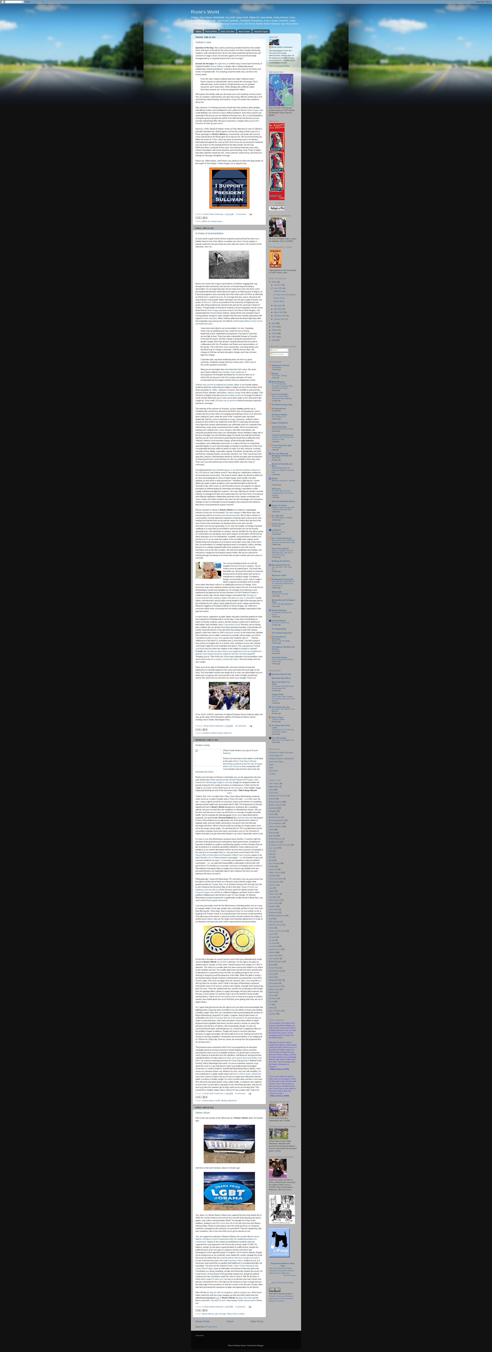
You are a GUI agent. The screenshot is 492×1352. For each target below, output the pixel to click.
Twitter (214, 139)
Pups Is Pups (277, 717)
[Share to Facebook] (204, 217)
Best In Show (244, 31)
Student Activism (279, 610)
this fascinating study (226, 997)
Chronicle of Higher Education (281, 752)
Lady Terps (273, 903)
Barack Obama (208, 1314)
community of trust (232, 625)
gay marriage (220, 1314)
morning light (276, 447)
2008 (274, 334)
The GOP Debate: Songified (282, 518)
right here (222, 64)
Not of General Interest (282, 538)
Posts (274, 350)
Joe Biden (273, 897)
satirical (230, 393)
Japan (271, 891)
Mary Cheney (274, 922)
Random (272, 1271)
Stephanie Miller (275, 980)
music (271, 934)
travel (271, 1001)
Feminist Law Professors (282, 435)
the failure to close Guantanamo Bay (218, 1239)
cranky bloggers (225, 430)
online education (210, 318)
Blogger (260, 1345)
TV (270, 1005)
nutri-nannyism (236, 788)
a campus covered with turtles (225, 659)
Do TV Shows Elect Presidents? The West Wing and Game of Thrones (282, 386)
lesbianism (273, 912)
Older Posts (256, 1321)
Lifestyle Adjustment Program (241, 780)
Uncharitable (276, 367)
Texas (271, 995)
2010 (274, 327)
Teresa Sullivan (217, 66)
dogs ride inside (245, 1298)
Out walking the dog (281, 707)
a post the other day (244, 818)
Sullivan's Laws (203, 42)
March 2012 (279, 312)
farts (271, 854)
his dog (210, 1292)
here (257, 131)
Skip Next (286, 1273)
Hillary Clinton (232, 1314)
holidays (272, 876)
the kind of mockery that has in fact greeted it (225, 1018)
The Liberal (276, 651)
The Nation (273, 771)
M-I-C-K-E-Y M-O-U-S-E (281, 623)
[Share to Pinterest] (206, 217)
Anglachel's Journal (280, 365)
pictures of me (275, 949)
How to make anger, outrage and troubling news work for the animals (283, 699)
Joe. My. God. (278, 516)
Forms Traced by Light (281, 445)
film (270, 857)
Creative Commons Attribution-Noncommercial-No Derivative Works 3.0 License (281, 1298)
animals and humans (277, 796)
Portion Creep (203, 745)
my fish (272, 940)
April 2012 (278, 309)
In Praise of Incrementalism (209, 233)
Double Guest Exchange (281, 641)
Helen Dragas (253, 110)
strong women (216, 221)
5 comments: (241, 214)
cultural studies (208, 1101)
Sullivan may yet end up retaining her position (214, 385)
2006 (274, 340)
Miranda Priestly (238, 566)
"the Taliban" (274, 783)
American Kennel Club (281, 674)
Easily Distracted (279, 427)
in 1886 (213, 390)
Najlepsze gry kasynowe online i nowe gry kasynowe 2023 (283, 508)
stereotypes (274, 983)
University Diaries (279, 657)
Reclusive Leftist (279, 575)
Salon (271, 765)
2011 (274, 323)
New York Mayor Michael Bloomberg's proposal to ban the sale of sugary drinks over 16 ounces (242, 764)
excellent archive (234, 395)
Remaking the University (282, 579)
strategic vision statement (233, 372)
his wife (217, 1292)
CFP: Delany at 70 (278, 417)
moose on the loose (277, 931)
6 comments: (240, 1093)
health (217, 1101)
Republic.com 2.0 (207, 858)
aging (271, 790)
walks (271, 1008)
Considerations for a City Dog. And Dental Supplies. (283, 731)
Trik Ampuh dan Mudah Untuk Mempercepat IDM (283, 687)
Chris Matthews (275, 823)
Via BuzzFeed (199, 1335)
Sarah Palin (273, 968)
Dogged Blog (277, 694)
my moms (273, 946)
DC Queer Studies (279, 415)
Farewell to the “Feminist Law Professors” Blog (283, 438)
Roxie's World (205, 11)
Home (198, 31)
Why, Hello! (276, 458)
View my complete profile (279, 66)
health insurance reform (233, 1260)
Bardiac (275, 374)
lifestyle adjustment (229, 1101)
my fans (272, 937)
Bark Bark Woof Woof (281, 678)
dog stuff (272, 836)
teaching (272, 992)
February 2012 (280, 316)
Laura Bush (273, 909)
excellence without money (212, 733)
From (201, 714)
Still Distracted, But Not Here (282, 429)
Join (271, 1268)
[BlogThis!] (199, 217)
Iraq (270, 888)
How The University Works (283, 501)
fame (271, 851)
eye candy (273, 848)
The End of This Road (280, 594)
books (271, 814)
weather (272, 1014)
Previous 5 (282, 1271)
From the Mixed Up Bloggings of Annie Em (282, 455)
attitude (272, 799)
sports (271, 977)
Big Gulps (208, 772)
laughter (272, 906)
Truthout (272, 774)
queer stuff (273, 955)
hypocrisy (273, 885)
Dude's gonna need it (246, 1300)
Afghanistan (274, 787)
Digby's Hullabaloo (280, 423)
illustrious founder (232, 633)
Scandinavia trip (275, 971)
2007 (274, 337)
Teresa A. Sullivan (210, 302)
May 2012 (278, 306)
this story (238, 815)
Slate (271, 768)
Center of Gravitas (280, 394)
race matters (274, 959)
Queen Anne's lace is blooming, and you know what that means (283, 541)
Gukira (275, 478)
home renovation (276, 879)
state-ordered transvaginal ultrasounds (212, 900)
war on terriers (275, 1011)
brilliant (223, 393)
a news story (217, 638)
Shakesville (277, 592)
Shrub (271, 974)
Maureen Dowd (275, 925)
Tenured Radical (279, 621)
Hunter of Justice (279, 505)
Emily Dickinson (275, 839)
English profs (274, 842)
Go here (222, 1300)
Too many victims (278, 532)
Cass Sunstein (245, 855)
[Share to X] (201, 217)
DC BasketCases (279, 409)
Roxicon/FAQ (211, 31)
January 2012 (280, 319)
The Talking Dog (279, 738)
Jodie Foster (274, 894)
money (272, 928)
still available (250, 244)
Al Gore (272, 793)
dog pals (272, 833)
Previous (282, 1268)
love (270, 919)
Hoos (201, 129)
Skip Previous (274, 1273)
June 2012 (278, 288)
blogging (272, 811)
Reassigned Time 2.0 (281, 565)
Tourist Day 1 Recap (279, 376)
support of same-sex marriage (218, 1279)
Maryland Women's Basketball (281, 759)
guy (217, 1298)
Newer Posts (202, 1321)
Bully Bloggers (278, 382)
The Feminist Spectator (282, 633)
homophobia (274, 882)
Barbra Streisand (276, 805)
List (275, 1268)
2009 (274, 330)
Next (289, 1268)
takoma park (274, 989)
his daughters (227, 1292)
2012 (274, 282)
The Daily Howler (279, 629)
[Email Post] (250, 214)
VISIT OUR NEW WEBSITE (282, 604)
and (226, 515)
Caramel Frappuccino (205, 892)
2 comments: (240, 1307)
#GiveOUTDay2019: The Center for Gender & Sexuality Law (283, 470)
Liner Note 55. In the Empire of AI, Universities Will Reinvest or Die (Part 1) (283, 583)
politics (242, 1314)
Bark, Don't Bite (227, 31)
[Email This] (196, 217)
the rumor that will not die (227, 1223)
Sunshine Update (278, 719)
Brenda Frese (274, 817)
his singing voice (244, 1292)
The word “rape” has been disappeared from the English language (282, 493)
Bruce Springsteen (276, 820)
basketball (273, 808)
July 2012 (278, 285)
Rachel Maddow (275, 962)
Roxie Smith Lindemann (282, 47)
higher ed (206, 221)
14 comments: (241, 726)
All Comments (278, 354)
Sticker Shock (203, 1112)
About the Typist (261, 31)
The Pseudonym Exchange (279, 638)
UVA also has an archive (225, 401)
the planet (273, 998)
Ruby (271, 965)
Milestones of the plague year (283, 740)
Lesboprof (276, 530)
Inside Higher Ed (276, 756)
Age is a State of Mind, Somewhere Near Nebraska (282, 397)
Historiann (276, 489)
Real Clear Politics (276, 762)
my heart (272, 943)
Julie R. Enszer (278, 524)
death (271, 830)
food (271, 860)
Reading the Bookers (281, 561)
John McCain (274, 900)
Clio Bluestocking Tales (282, 405)
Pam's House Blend (280, 549)
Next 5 (290, 1271)
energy (238, 393)
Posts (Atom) (212, 1327)
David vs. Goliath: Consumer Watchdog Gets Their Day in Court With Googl (282, 553)
